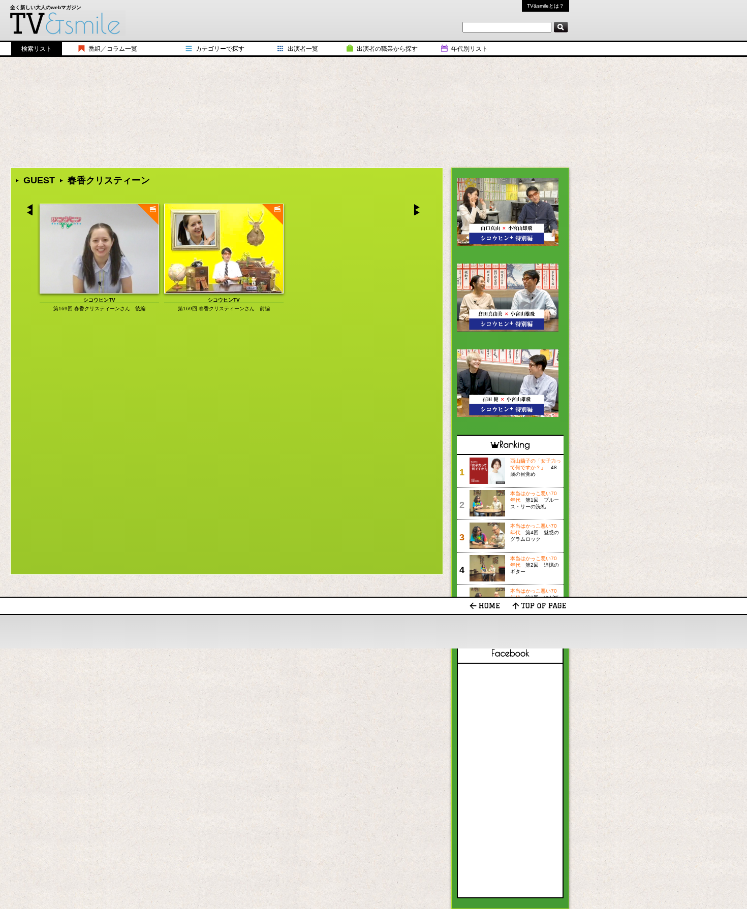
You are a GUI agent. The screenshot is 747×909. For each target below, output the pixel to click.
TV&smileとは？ (545, 6)
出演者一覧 (303, 48)
